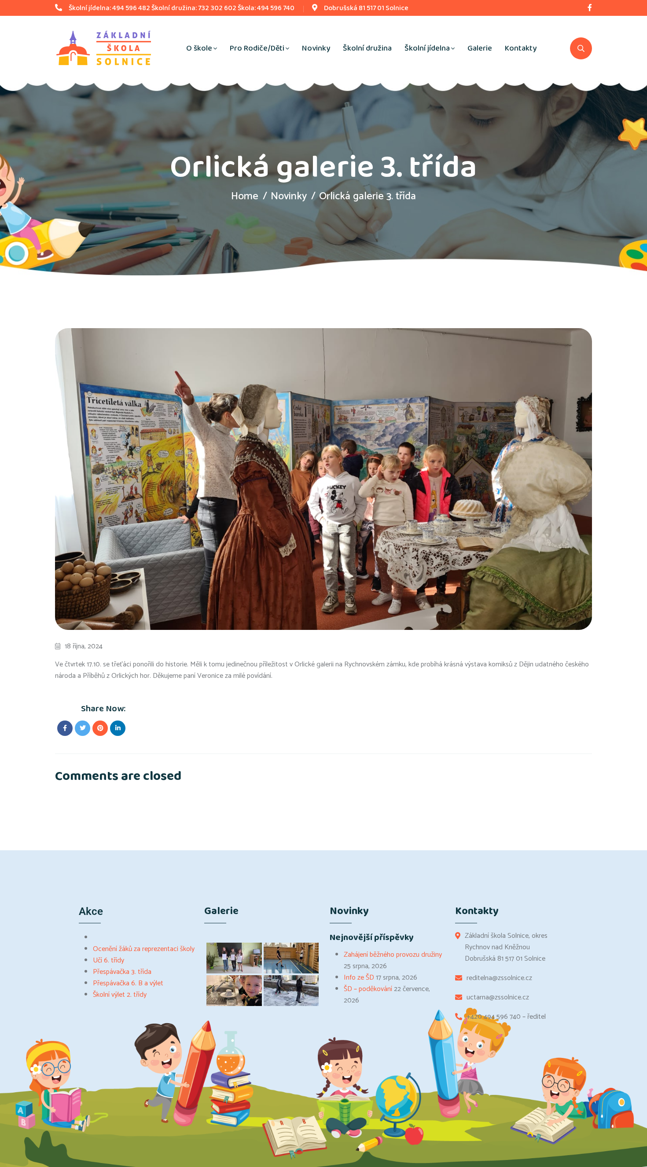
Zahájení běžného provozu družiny (393, 955)
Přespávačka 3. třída (122, 972)
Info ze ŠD (359, 978)
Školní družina (367, 48)
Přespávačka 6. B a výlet (128, 983)
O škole (199, 48)
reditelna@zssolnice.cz (499, 978)
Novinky (316, 48)
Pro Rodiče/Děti (257, 48)
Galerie (479, 48)
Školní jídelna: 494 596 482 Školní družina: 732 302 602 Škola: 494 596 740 (181, 8)
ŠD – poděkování (368, 989)
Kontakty (521, 48)
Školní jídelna (427, 48)
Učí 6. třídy (108, 960)
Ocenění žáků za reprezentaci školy (144, 949)
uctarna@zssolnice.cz (498, 997)
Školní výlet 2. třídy (120, 995)
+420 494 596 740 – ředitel (506, 1017)
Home (244, 196)
